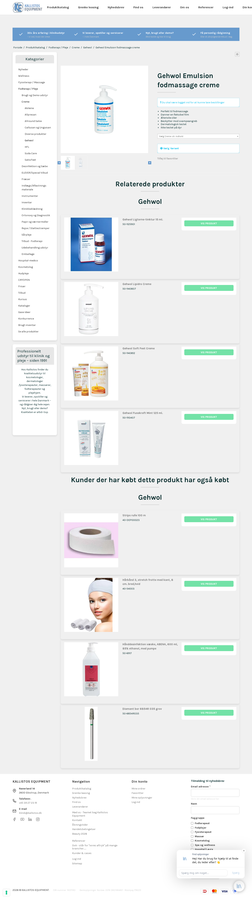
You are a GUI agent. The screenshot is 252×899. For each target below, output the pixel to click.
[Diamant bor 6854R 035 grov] (91, 734)
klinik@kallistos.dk (30, 813)
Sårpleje (26, 234)
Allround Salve (33, 121)
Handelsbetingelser (84, 829)
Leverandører (162, 7)
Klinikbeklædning (32, 208)
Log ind (136, 802)
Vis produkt (209, 223)
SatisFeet (30, 159)
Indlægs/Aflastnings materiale (34, 187)
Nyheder (23, 69)
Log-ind (228, 7)
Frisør (21, 286)
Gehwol (29, 140)
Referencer (205, 7)
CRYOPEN (24, 279)
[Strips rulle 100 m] (91, 540)
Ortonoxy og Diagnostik (36, 215)
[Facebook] (14, 820)
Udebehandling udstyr (35, 247)
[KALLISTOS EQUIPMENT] (27, 7)
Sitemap (77, 863)
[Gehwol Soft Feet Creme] (91, 374)
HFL (27, 146)
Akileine (29, 108)
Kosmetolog (25, 267)
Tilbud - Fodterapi (32, 241)
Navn (194, 803)
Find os (138, 7)
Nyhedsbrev (116, 7)
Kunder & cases (82, 853)
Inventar (27, 202)
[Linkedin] (30, 820)
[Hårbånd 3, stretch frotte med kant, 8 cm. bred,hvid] (91, 605)
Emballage (28, 254)
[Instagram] (38, 820)
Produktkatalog (58, 7)
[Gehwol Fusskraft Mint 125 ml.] (91, 438)
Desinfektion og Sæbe (35, 166)
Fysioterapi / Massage (31, 82)
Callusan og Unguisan (38, 127)
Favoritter (138, 793)
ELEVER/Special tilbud (35, 172)
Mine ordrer (138, 788)
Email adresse (200, 786)
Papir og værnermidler (35, 221)
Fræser (26, 179)
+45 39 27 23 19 (28, 802)
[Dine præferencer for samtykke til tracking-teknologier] (6, 892)
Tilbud (21, 292)
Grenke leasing (88, 7)
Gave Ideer (24, 312)
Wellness (23, 75)
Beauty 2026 (79, 833)
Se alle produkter (28, 331)
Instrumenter (30, 196)
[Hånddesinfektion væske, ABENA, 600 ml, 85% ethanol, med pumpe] (91, 669)
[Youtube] (22, 820)
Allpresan (30, 114)
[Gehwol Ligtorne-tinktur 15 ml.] (91, 245)
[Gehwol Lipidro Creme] (91, 309)
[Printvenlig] (237, 54)
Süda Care (31, 153)
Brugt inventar (27, 325)
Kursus (22, 299)
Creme (25, 101)
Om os (184, 7)
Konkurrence (26, 318)
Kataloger (24, 305)
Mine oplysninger (142, 797)
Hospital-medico (28, 260)
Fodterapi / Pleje (28, 88)
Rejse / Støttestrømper (35, 228)
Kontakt (77, 820)
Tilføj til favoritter (167, 158)
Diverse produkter (35, 134)
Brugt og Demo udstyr (35, 95)
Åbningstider (80, 824)
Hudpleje (23, 273)
